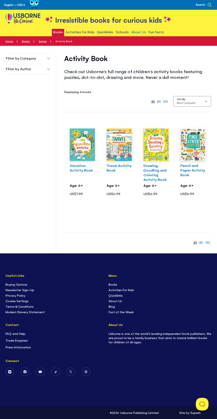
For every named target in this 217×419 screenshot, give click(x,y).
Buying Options (16, 284)
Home (9, 41)
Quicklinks (115, 295)
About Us (115, 301)
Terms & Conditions (20, 306)
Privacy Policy (15, 295)
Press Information (18, 347)
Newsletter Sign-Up (20, 290)
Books (26, 41)
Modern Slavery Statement (25, 312)
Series (43, 41)
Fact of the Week (121, 312)
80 (159, 101)
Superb (195, 413)
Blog (111, 306)
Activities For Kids (121, 290)
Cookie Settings (17, 301)
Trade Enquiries (17, 340)
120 (165, 101)
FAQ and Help (15, 333)
